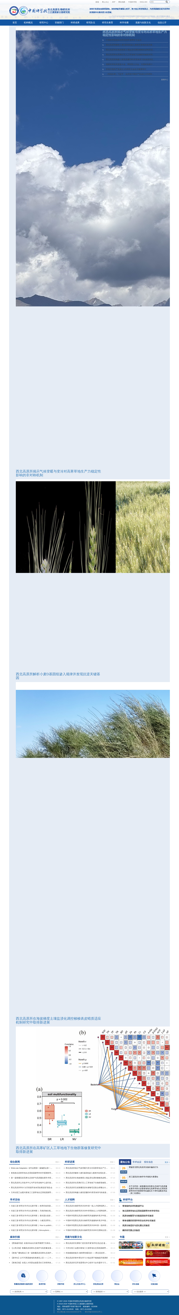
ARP (113, 2)
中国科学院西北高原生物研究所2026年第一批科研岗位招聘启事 (87, 155)
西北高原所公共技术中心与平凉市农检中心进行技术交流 (32, 112)
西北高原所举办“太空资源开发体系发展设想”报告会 (31, 117)
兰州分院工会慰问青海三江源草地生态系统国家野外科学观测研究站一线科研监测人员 (32, 122)
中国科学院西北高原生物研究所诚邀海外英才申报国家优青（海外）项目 (87, 150)
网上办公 (105, 2)
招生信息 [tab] (148, 91)
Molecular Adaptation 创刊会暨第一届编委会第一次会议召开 (31, 98)
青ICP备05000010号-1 (96, 242)
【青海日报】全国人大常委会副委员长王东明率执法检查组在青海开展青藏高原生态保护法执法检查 (32, 192)
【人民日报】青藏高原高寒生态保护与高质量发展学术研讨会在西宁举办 (32, 178)
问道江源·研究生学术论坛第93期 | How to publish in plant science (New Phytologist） (32, 155)
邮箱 (97, 2)
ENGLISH (143, 2)
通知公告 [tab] (125, 91)
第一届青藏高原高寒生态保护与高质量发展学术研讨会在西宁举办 (32, 107)
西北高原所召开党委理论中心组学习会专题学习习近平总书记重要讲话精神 (87, 192)
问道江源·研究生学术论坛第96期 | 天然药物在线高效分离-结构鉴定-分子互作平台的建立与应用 (31, 140)
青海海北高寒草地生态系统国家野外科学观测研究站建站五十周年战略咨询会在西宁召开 (32, 103)
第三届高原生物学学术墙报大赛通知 (143, 106)
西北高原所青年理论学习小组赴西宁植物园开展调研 (87, 187)
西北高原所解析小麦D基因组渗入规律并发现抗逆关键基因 (41, 78)
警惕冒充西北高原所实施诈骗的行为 (143, 97)
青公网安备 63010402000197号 (72, 242)
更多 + (57, 92)
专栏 (113, 167)
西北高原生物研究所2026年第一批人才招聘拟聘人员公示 (87, 135)
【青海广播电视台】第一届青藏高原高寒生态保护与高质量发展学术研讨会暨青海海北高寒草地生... (32, 183)
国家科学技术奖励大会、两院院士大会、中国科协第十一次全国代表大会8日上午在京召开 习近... (136, 69)
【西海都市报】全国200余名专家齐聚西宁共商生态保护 (31, 173)
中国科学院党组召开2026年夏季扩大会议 (124, 45)
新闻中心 (162, 84)
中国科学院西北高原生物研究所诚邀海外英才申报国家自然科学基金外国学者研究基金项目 (87, 145)
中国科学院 (132, 2)
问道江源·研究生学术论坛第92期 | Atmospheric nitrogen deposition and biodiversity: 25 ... (30, 160)
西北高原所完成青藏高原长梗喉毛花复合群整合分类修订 (87, 117)
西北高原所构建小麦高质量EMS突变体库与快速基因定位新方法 (134, 64)
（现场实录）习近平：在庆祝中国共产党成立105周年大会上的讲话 (135, 79)
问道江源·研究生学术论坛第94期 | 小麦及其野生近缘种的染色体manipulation (31, 150)
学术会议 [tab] (137, 91)
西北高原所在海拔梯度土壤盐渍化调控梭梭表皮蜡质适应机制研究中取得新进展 (136, 54)
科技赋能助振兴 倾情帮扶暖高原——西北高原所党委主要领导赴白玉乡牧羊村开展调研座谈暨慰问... (86, 183)
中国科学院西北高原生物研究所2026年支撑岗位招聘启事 (87, 160)
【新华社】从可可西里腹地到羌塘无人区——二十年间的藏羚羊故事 (32, 187)
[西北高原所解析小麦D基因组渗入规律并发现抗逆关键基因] (56, 55)
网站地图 (121, 2)
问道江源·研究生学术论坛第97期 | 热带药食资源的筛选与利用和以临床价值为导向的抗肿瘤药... (31, 135)
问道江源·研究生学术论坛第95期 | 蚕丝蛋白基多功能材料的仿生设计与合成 (31, 145)
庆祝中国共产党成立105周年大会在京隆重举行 (127, 74)
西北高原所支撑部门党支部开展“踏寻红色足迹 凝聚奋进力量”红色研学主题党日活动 (86, 173)
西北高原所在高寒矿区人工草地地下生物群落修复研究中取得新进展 (136, 59)
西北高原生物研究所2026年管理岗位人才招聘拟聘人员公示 (87, 140)
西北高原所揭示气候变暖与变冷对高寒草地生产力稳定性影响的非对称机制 (135, 34)
